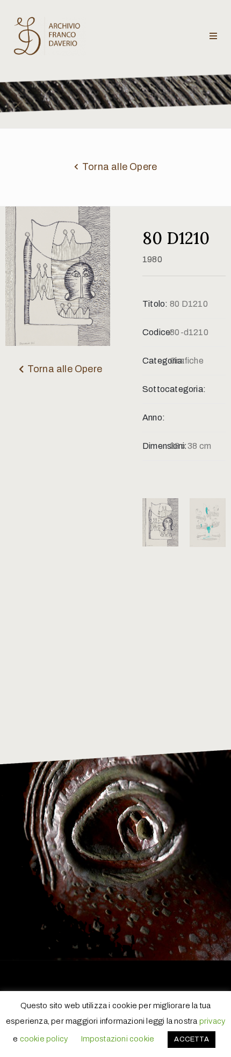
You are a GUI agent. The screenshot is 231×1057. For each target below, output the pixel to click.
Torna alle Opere (119, 166)
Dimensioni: (156, 445)
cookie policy (44, 1038)
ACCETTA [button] (191, 1039)
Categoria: (156, 360)
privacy (212, 1021)
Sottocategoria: (156, 389)
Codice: (156, 332)
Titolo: (155, 303)
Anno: (153, 417)
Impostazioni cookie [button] (118, 1038)
